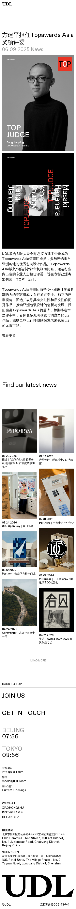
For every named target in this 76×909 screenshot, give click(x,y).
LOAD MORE (38, 660)
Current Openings (14, 790)
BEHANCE (9, 817)
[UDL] (7, 4)
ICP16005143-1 (54, 904)
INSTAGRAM (11, 812)
